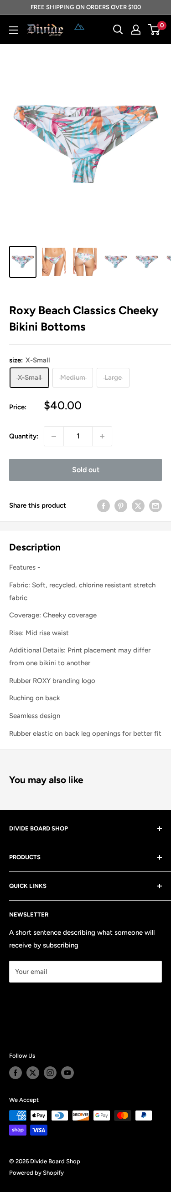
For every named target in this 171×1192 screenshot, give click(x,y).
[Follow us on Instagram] (50, 1072)
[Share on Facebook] (103, 505)
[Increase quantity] (102, 436)
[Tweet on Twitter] (138, 505)
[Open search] (118, 30)
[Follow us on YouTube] (67, 1072)
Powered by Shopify (36, 1172)
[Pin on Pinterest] (120, 505)
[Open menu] (13, 30)
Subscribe (39, 998)
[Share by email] (155, 505)
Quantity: (23, 436)
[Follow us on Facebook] (15, 1072)
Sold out (85, 469)
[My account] (135, 30)
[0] (154, 29)
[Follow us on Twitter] (32, 1072)
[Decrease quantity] (53, 436)
